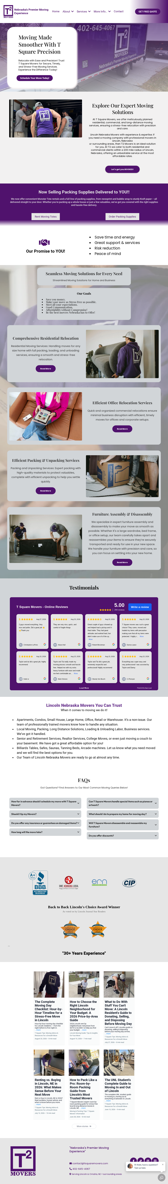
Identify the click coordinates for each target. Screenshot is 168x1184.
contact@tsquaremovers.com (90, 1163)
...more (38, 1030)
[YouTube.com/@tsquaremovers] (155, 1161)
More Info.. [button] (101, 11)
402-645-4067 (81, 1169)
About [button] (67, 11)
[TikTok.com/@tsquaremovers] (140, 1161)
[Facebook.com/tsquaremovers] (133, 1161)
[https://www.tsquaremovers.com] (8, 11)
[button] (89, 11)
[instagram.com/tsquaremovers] (148, 1161)
